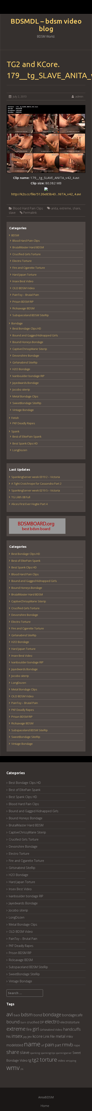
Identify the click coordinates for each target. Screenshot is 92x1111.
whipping (71, 1060)
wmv (12, 1067)
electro (52, 1021)
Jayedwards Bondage (25, 383)
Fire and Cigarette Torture (28, 268)
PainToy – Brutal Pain (25, 295)
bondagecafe (72, 1014)
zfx (21, 1069)
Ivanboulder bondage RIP (28, 376)
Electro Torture (22, 261)
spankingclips (48, 1053)
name (32, 1044)
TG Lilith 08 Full (20, 497)
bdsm (27, 1014)
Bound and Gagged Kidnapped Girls (35, 335)
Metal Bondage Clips (25, 396)
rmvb (67, 1044)
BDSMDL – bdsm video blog (46, 24)
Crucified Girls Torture (26, 254)
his (8, 1036)
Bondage (17, 323)
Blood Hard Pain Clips (28, 208)
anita (54, 208)
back (17, 1015)
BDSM (15, 235)
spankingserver (64, 1053)
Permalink (30, 213)
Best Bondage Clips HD (26, 328)
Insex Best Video (22, 281)
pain (49, 1044)
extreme (65, 208)
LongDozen (19, 450)
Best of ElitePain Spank (26, 436)
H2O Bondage (21, 369)
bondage (52, 1014)
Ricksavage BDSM (23, 308)
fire (29, 1029)
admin (79, 96)
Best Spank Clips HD (25, 443)
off (42, 1045)
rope (77, 1045)
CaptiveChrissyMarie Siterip (29, 349)
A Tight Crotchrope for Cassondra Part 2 (36, 483)
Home (45, 1106)
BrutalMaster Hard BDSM (28, 247)
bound (13, 1022)
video (61, 1060)
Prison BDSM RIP (23, 302)
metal (60, 1036)
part (58, 1045)
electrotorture (70, 1022)
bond (38, 1014)
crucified (33, 1022)
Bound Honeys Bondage (27, 342)
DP (42, 1022)
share (76, 208)
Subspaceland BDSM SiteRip (30, 315)
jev (30, 1036)
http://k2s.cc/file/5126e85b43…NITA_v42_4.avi (46, 194)
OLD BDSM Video (23, 288)
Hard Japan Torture (24, 274)
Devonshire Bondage (25, 355)
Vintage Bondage (23, 410)
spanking (35, 1053)
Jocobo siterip (21, 389)
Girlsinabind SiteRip (24, 362)
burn (23, 1022)
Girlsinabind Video (51, 1030)
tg (29, 1060)
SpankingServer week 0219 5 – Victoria (35, 490)
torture (48, 1059)
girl (36, 1029)
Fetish (15, 418)
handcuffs (72, 1029)
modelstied (14, 1045)
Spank (15, 431)
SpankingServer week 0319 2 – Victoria (35, 477)
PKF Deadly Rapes (23, 423)
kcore (38, 1036)
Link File (49, 1036)
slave (12, 213)
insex (17, 1036)
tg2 (35, 1059)
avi (9, 1014)
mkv (69, 1036)
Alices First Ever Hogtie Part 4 (29, 504)
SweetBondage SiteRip (26, 403)
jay (25, 1037)
